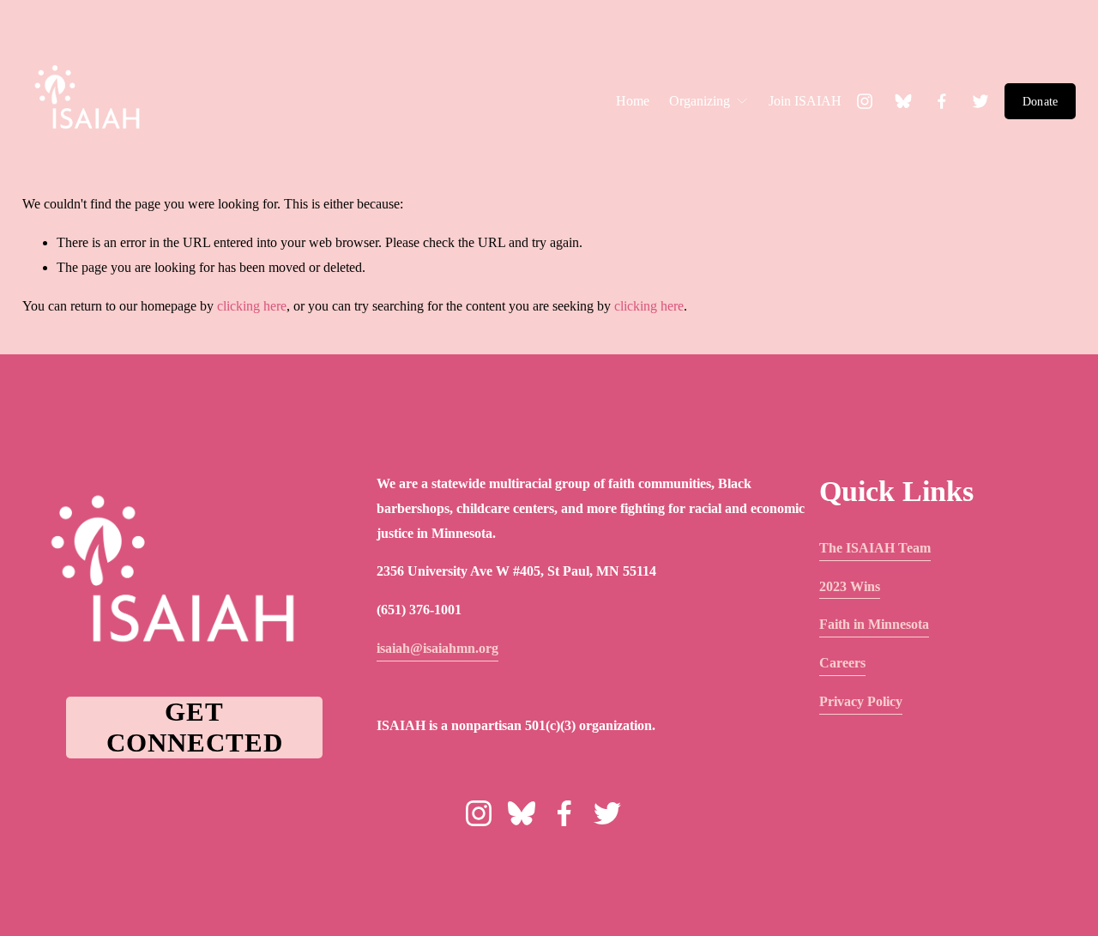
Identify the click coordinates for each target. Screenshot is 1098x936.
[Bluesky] (903, 101)
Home (632, 101)
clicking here (252, 306)
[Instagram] (864, 101)
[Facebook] (941, 101)
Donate (1041, 101)
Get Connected (194, 727)
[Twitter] (980, 101)
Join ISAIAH (805, 101)
